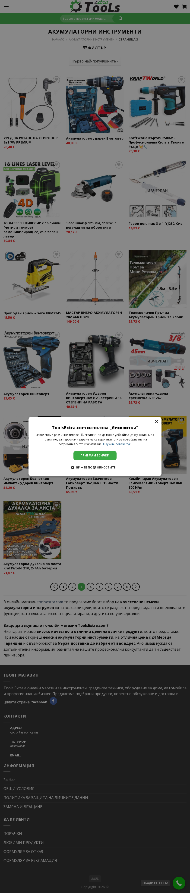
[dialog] (95, 446)
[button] (95, 467)
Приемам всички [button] (95, 455)
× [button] (156, 422)
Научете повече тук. (117, 444)
